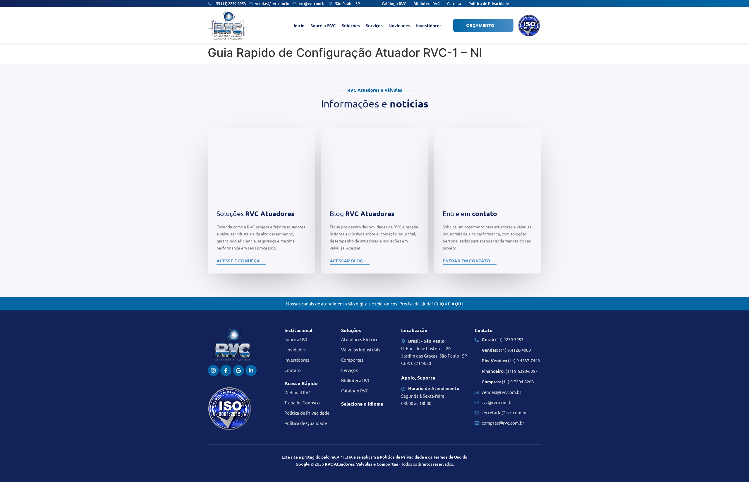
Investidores (429, 25)
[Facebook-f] (225, 370)
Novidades (399, 25)
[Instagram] (213, 370)
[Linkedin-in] (251, 370)
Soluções (351, 25)
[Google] (238, 370)
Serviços (374, 25)
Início (299, 25)
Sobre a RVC (323, 25)
